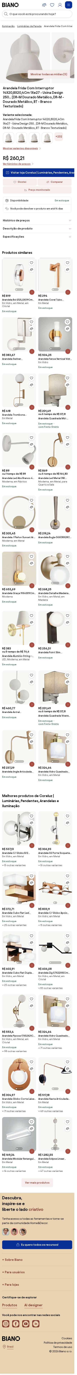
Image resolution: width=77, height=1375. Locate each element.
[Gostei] (31, 263)
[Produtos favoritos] (52, 4)
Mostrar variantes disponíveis (20, 148)
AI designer (33, 1305)
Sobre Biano (14, 1259)
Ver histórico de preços (16, 164)
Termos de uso (62, 1346)
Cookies (67, 1338)
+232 (59, 136)
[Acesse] (60, 4)
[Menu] (68, 4)
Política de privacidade (58, 1342)
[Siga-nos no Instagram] (5, 1323)
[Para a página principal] (10, 5)
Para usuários (15, 1272)
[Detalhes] (31, 292)
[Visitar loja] (25, 57)
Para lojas (12, 1284)
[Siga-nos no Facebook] (15, 1323)
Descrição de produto (18, 228)
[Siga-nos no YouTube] (25, 1323)
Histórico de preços (16, 220)
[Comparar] (31, 269)
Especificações (13, 236)
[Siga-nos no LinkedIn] (35, 1323)
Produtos (9, 1305)
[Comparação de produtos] (44, 4)
